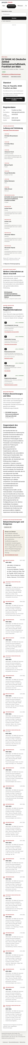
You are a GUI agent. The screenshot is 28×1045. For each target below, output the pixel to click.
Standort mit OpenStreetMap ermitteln (14, 99)
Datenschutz (22, 1042)
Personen (20, 5)
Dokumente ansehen (8, 358)
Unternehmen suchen (7, 11)
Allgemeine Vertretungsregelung (12, 263)
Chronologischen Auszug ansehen (11, 331)
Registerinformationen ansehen (10, 384)
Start (3, 5)
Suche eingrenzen (6, 21)
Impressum (5, 1042)
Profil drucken (5, 76)
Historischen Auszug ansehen (10, 344)
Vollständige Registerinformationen (11, 130)
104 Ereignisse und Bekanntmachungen (11, 74)
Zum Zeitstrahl (7, 370)
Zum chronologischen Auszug (11, 554)
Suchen (14, 18)
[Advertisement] (14, 40)
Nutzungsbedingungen (14, 1042)
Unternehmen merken (16, 76)
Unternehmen (11, 5)
